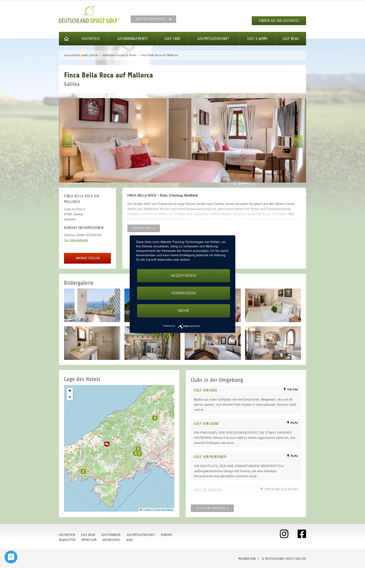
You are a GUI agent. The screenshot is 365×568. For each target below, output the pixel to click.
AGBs (129, 540)
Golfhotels (91, 39)
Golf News (291, 39)
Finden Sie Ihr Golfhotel (279, 21)
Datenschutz (111, 540)
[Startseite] (66, 38)
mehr (183, 310)
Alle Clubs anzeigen (210, 508)
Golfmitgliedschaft (213, 39)
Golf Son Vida (205, 390)
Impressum (89, 540)
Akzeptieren (183, 275)
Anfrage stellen (87, 258)
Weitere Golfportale (151, 19)
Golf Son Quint (206, 423)
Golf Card (172, 39)
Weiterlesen (141, 228)
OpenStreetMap (164, 509)
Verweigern (183, 293)
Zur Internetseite (76, 240)
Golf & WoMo (257, 39)
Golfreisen (67, 535)
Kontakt (167, 535)
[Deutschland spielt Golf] (89, 14)
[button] (107, 444)
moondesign (247, 559)
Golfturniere (111, 535)
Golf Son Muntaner (210, 456)
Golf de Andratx (208, 490)
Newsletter (67, 540)
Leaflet (146, 509)
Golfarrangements (132, 39)
